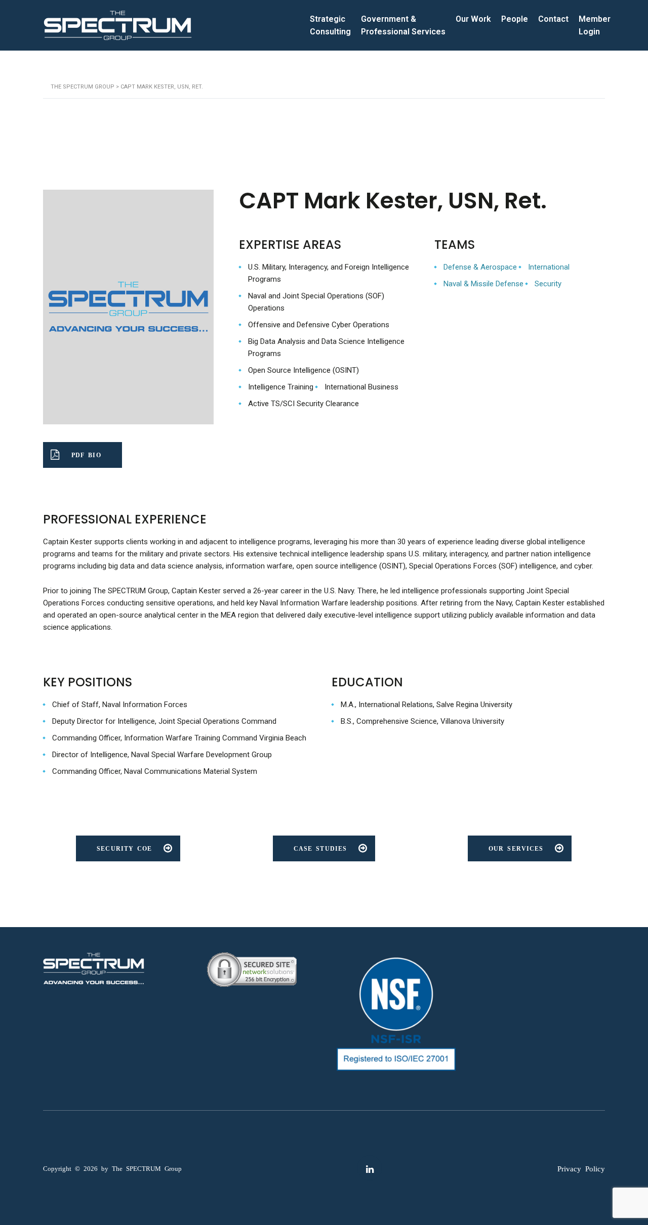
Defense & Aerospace (480, 267)
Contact (553, 19)
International (549, 267)
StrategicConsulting (330, 25)
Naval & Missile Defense (483, 283)
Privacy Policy (581, 1168)
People (514, 19)
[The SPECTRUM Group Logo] (117, 25)
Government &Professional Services (403, 25)
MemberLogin (595, 25)
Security (548, 283)
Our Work (473, 19)
